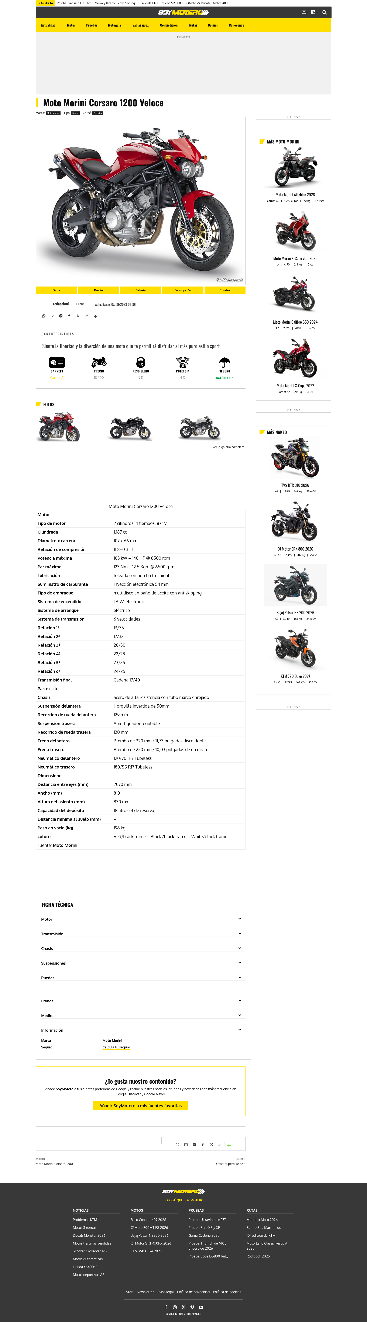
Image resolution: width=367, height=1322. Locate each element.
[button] (325, 12)
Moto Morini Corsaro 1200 (54, 1164)
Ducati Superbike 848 (230, 1164)
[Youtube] (201, 1307)
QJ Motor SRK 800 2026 (295, 549)
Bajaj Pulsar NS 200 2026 (295, 612)
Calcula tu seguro (116, 1047)
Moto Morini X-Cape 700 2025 (295, 258)
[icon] (304, 12)
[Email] (52, 315)
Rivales (225, 290)
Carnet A (98, 113)
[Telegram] (60, 315)
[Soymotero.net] (183, 12)
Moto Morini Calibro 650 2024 (295, 322)
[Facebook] (69, 315)
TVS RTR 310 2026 (295, 485)
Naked (75, 113)
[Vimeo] (192, 1307)
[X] (77, 315)
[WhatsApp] (43, 315)
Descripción (183, 290)
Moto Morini (53, 113)
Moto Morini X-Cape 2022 (295, 385)
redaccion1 (61, 303)
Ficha (56, 290)
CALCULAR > (224, 377)
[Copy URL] (86, 315)
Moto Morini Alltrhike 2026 (295, 194)
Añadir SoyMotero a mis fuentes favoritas (140, 1105)
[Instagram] (175, 1307)
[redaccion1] (46, 304)
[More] (95, 315)
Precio (98, 290)
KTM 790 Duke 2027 (295, 676)
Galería (141, 290)
